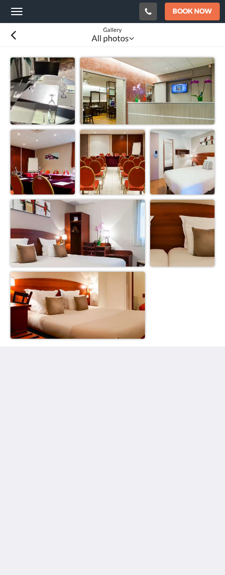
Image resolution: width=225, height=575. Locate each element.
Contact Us (30, 479)
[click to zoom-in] (42, 90)
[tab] (112, 453)
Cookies (25, 470)
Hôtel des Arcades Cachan (75, 11)
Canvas (68, 546)
